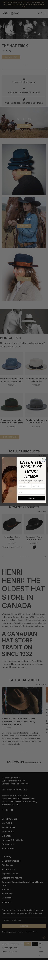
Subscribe (31, 498)
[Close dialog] (43, 460)
